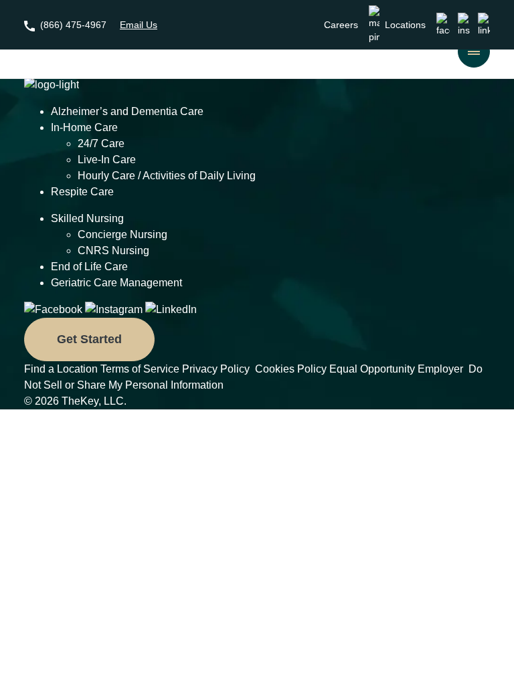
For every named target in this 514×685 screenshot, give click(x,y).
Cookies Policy (291, 369)
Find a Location (61, 369)
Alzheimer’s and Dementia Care (127, 111)
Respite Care (82, 191)
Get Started (89, 339)
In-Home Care (84, 127)
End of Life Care (89, 266)
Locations (405, 24)
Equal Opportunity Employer (397, 369)
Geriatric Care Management (116, 282)
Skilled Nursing (87, 218)
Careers (341, 24)
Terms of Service (139, 369)
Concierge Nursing (122, 234)
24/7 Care (101, 143)
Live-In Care (107, 159)
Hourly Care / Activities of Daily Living (167, 175)
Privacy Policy (217, 369)
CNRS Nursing (113, 250)
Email (138, 24)
